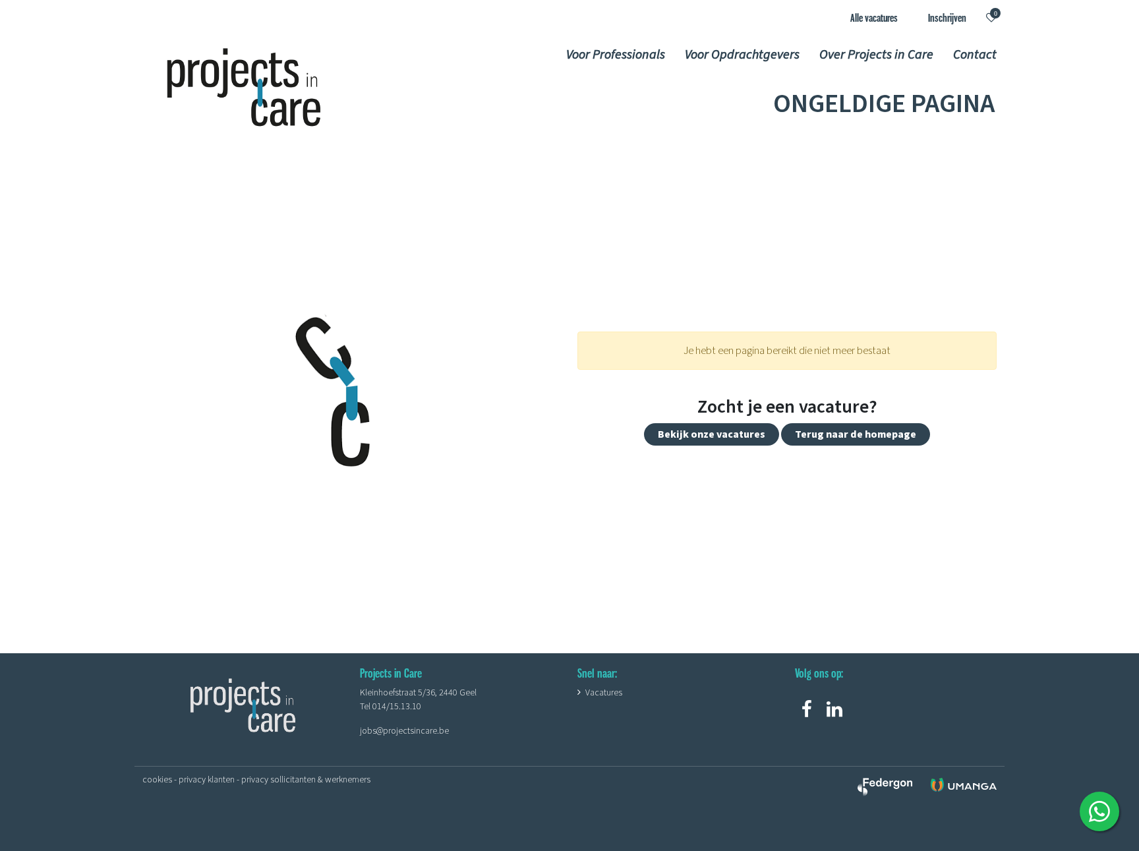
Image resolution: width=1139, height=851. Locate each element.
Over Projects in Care (876, 53)
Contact (975, 53)
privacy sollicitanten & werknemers (305, 779)
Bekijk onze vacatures (711, 434)
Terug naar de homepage (855, 434)
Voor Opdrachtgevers (742, 53)
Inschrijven (947, 17)
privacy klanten (207, 779)
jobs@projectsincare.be (404, 731)
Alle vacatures (874, 17)
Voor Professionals (615, 53)
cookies (157, 779)
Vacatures (603, 692)
